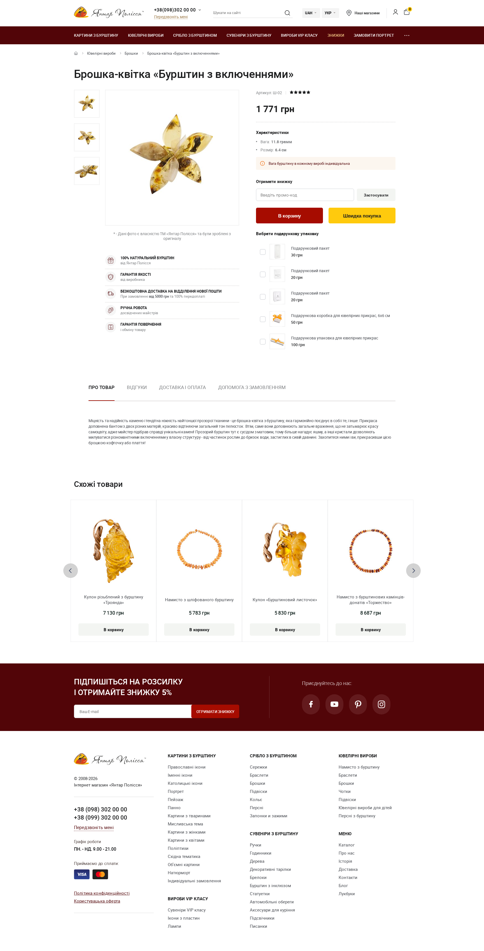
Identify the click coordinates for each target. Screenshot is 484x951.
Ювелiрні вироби (146, 35)
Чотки (345, 791)
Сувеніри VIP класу (187, 910)
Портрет (176, 791)
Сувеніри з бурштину (249, 35)
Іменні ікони (180, 775)
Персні (256, 807)
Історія (345, 861)
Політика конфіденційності (102, 893)
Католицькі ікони (185, 783)
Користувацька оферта (97, 901)
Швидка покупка (362, 216)
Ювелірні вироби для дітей (365, 807)
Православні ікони (187, 767)
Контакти (348, 877)
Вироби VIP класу (299, 35)
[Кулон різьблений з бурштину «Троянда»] (113, 551)
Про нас (347, 853)
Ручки (255, 845)
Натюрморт (179, 872)
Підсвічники (262, 918)
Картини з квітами (186, 840)
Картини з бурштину (96, 35)
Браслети (259, 775)
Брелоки (258, 877)
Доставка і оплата (182, 387)
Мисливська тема (185, 824)
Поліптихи (178, 848)
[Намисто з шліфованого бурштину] (199, 551)
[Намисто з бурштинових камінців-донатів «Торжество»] (370, 551)
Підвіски (258, 791)
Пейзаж (175, 799)
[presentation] (70, 570)
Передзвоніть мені (171, 17)
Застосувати (376, 195)
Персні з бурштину (357, 815)
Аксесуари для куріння (272, 910)
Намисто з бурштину (359, 767)
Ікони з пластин (184, 918)
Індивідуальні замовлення (194, 880)
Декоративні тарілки (270, 869)
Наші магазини (367, 13)
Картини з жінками (187, 832)
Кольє (256, 799)
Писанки (258, 926)
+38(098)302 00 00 (175, 9)
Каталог (347, 845)
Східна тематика (184, 856)
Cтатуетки (260, 893)
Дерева (257, 861)
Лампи (174, 926)
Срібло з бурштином (195, 35)
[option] (87, 104)
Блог (343, 885)
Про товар (102, 387)
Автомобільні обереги (272, 901)
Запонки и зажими (268, 815)
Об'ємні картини (184, 864)
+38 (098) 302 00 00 (100, 809)
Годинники (260, 853)
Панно (174, 807)
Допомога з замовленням (252, 387)
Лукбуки (347, 893)
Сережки (258, 767)
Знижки (335, 35)
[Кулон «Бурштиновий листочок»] (285, 551)
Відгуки (137, 387)
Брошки (131, 53)
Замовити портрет (374, 35)
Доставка (348, 869)
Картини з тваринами (189, 815)
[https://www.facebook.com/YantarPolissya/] (311, 704)
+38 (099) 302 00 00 (100, 817)
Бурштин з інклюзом (270, 885)
